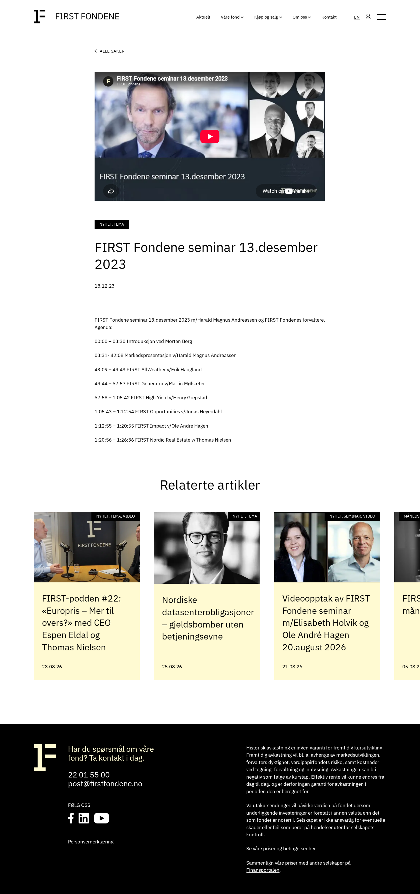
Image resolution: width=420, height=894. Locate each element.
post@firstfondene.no (105, 783)
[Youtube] (101, 819)
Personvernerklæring (90, 842)
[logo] (76, 17)
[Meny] (381, 17)
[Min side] (368, 17)
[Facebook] (71, 819)
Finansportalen (262, 870)
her (312, 848)
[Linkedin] (83, 819)
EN (357, 17)
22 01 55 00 (89, 774)
